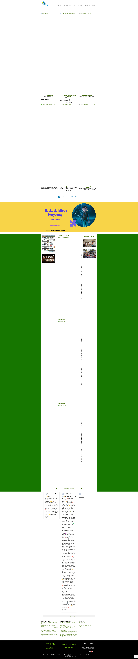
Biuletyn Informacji (86, 647)
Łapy (55, 219)
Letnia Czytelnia (63, 630)
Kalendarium (87, 5)
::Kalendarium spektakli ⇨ (69, 488)
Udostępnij (46, 517)
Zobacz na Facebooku (47, 516)
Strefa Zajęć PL (67, 5)
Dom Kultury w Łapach (51, 493)
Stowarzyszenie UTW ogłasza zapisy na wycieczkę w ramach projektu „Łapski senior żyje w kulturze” (68, 624)
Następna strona (75, 196)
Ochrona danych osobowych (88, 643)
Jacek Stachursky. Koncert (63, 235)
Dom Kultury (81, 621)
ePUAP (88, 646)
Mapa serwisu (88, 642)
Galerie (59, 5)
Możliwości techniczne (88, 650)
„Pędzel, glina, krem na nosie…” (69, 186)
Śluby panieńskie (61, 319)
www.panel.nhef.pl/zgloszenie (55, 225)
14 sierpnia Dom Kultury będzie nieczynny (87, 186)
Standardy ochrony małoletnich (88, 648)
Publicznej (92, 647)
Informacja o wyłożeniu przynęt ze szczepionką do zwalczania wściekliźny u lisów (49, 634)
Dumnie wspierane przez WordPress (69, 656)
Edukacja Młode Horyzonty (56, 213)
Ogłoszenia (80, 5)
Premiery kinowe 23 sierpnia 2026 (50, 186)
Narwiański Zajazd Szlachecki (87, 95)
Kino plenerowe (50, 95)
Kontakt (94, 5)
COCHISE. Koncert (61, 403)
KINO (75, 5)
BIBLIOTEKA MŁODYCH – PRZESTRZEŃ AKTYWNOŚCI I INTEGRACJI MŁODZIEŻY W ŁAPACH (68, 628)
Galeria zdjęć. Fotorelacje (89, 236)
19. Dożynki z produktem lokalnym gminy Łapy (69, 96)
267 (68, 196)
